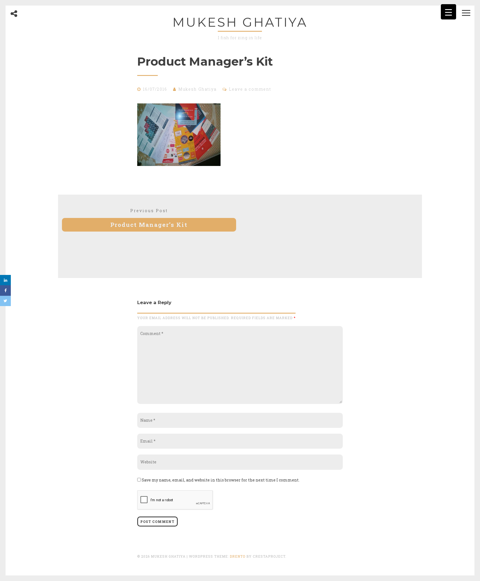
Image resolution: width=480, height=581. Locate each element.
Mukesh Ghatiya (240, 22)
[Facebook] (5, 290)
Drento (237, 556)
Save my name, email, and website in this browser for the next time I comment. (220, 480)
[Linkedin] (5, 280)
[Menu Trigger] (448, 11)
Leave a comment (250, 89)
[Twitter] (5, 301)
